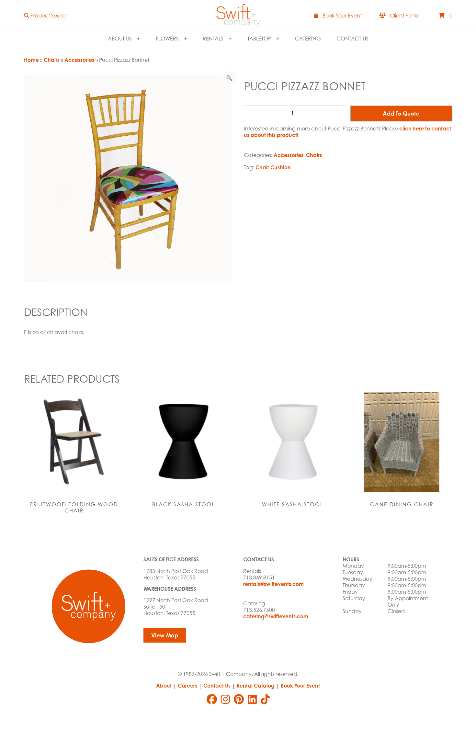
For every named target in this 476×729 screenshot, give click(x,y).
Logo (238, 15)
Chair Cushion (273, 167)
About (164, 685)
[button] (46, 15)
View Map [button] (164, 635)
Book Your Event (300, 685)
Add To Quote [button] (401, 113)
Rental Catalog (256, 685)
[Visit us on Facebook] (212, 699)
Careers (187, 685)
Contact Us (352, 38)
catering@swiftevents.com (275, 616)
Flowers (167, 38)
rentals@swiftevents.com (273, 584)
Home (31, 60)
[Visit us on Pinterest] (239, 699)
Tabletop (259, 38)
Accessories (79, 60)
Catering (308, 38)
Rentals (213, 38)
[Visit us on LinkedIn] (252, 699)
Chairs (52, 60)
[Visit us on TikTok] (265, 699)
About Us (120, 38)
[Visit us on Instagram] (225, 699)
